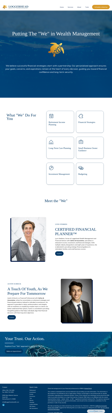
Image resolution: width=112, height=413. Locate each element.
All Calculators (34, 408)
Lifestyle (32, 402)
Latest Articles (34, 404)
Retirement (33, 390)
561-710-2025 (10, 390)
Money (31, 400)
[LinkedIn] (3, 405)
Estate (31, 394)
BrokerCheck (88, 388)
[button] (61, 7)
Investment (33, 392)
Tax (31, 398)
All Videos (32, 406)
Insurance (32, 396)
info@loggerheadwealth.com (10, 402)
